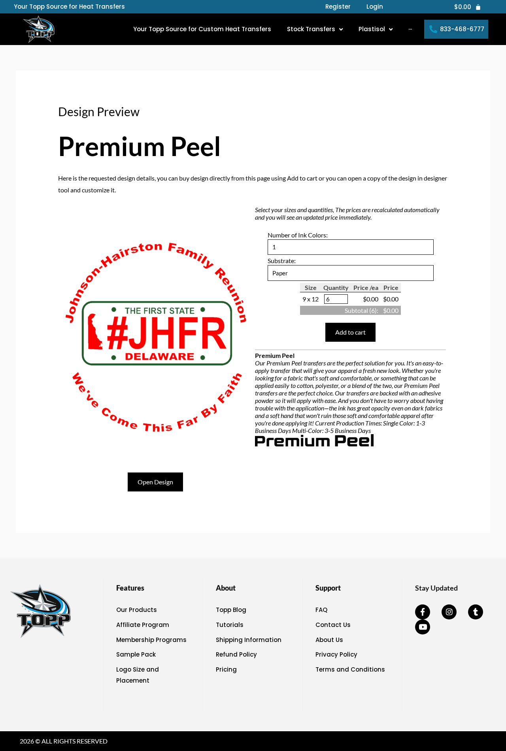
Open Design (155, 482)
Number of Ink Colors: (298, 235)
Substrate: (282, 260)
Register (338, 7)
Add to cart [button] (350, 332)
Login (374, 7)
